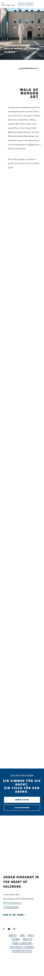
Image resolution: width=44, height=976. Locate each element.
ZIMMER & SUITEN (22, 800)
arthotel (31, 144)
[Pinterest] (14, 929)
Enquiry (21, 4)
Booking (30, 4)
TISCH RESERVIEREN (22, 808)
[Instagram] (9, 929)
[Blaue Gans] (8, 4)
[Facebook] (4, 929)
